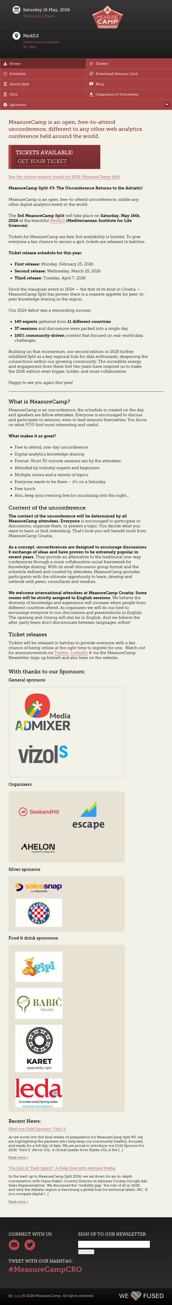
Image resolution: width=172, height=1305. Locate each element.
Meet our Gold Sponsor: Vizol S (37, 1129)
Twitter (61, 652)
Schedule (18, 74)
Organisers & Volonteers (117, 94)
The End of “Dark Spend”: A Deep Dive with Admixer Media (62, 1168)
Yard (18, 1296)
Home (15, 63)
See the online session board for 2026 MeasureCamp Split (64, 176)
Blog (100, 84)
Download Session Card (117, 74)
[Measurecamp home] (107, 28)
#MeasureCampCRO (45, 1269)
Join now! (86, 1252)
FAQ (13, 94)
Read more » (18, 1157)
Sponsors (18, 105)
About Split (19, 84)
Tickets (102, 63)
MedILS (57, 220)
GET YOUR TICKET (42, 161)
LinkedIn (79, 652)
